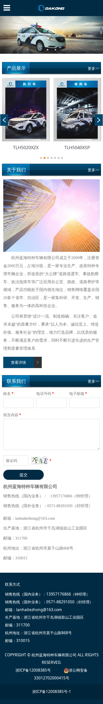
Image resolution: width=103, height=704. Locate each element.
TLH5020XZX (25, 147)
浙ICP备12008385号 (33, 670)
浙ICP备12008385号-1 (51, 691)
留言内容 (12, 415)
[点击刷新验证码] (39, 460)
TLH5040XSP (77, 147)
